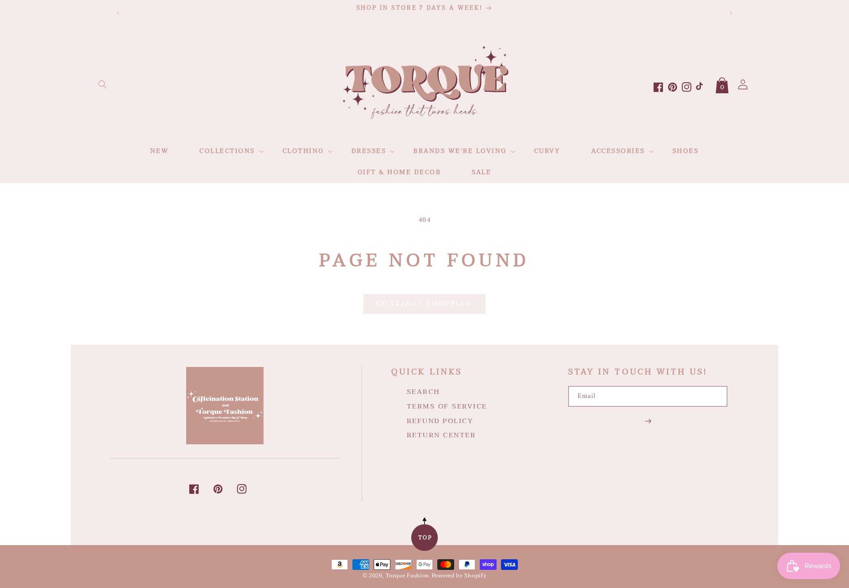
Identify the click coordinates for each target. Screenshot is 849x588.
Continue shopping (424, 303)
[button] (102, 84)
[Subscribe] (647, 421)
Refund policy (440, 421)
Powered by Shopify (459, 575)
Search (423, 392)
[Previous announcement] (118, 12)
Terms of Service (447, 406)
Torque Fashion (407, 575)
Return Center (441, 435)
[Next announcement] (731, 12)
